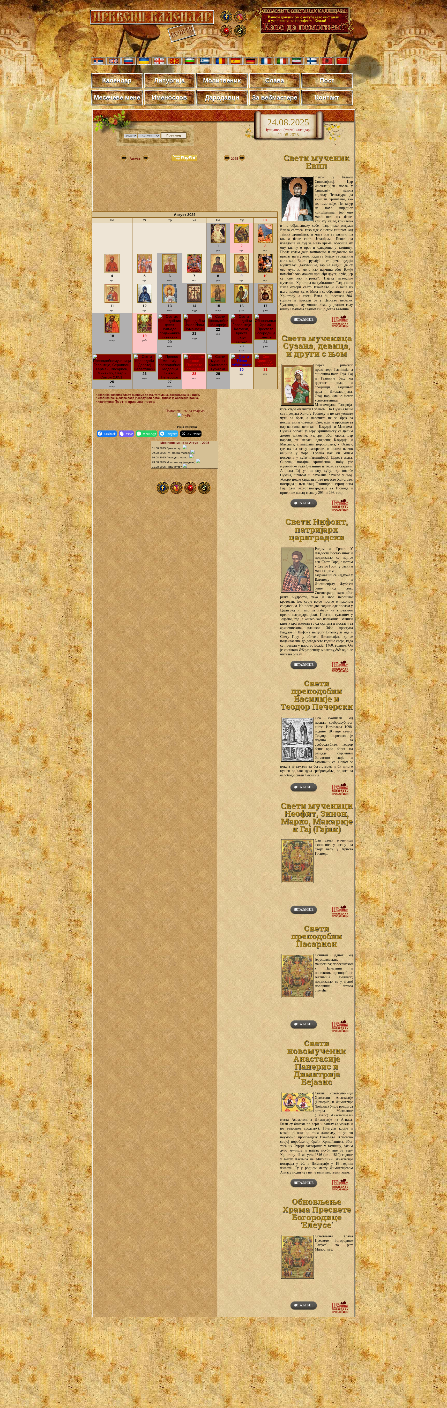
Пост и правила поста (135, 401)
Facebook (110, 434)
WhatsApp (149, 434)
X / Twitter (193, 434)
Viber (129, 434)
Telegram (171, 434)
